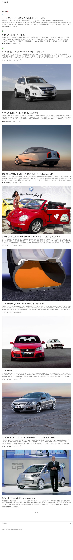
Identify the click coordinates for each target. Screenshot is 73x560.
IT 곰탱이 (5, 2)
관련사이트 (4, 523)
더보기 (36, 513)
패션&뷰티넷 (5, 529)
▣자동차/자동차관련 (6, 27)
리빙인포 (4, 526)
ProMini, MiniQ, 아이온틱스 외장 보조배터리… (13, 532)
